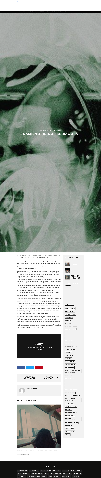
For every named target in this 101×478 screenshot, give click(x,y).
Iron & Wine (69, 355)
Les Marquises (70, 378)
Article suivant (50, 376)
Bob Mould (69, 317)
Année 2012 (51, 130)
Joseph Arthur (70, 364)
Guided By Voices (71, 346)
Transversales (52, 11)
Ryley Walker (70, 392)
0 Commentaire (23, 454)
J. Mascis (68, 358)
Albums (24, 11)
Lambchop (68, 375)
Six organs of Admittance (70, 399)
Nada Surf (68, 384)
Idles (73, 349)
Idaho (67, 349)
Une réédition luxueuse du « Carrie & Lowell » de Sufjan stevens (76, 277)
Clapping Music (70, 329)
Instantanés (62, 11)
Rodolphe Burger (71, 389)
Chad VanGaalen (71, 326)
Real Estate (69, 387)
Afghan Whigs (70, 308)
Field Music (69, 340)
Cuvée (67, 332)
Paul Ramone (45, 130)
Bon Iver (68, 320)
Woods (67, 434)
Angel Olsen (69, 311)
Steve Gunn (69, 403)
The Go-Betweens (71, 412)
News (19, 11)
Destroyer (69, 338)
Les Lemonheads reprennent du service (75, 270)
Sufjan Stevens (70, 406)
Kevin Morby (69, 367)
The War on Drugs (71, 422)
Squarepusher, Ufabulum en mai (49, 378)
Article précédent (28, 376)
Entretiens (32, 11)
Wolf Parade (69, 431)
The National (69, 415)
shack (67, 395)
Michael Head (70, 381)
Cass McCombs (70, 323)
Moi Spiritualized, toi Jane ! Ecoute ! (29, 378)
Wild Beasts (69, 428)
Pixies (77, 384)
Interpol (68, 352)
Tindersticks (69, 425)
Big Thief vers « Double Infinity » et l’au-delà (76, 263)
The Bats (68, 409)
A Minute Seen (41, 11)
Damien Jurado (70, 335)
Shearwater (76, 395)
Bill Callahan (70, 314)
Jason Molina (70, 361)
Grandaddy (69, 343)
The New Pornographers (71, 419)
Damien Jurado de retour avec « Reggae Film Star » (38, 450)
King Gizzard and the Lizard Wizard (72, 371)
